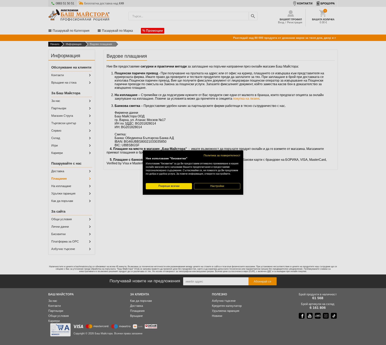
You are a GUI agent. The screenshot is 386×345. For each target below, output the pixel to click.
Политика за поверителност (222, 155)
